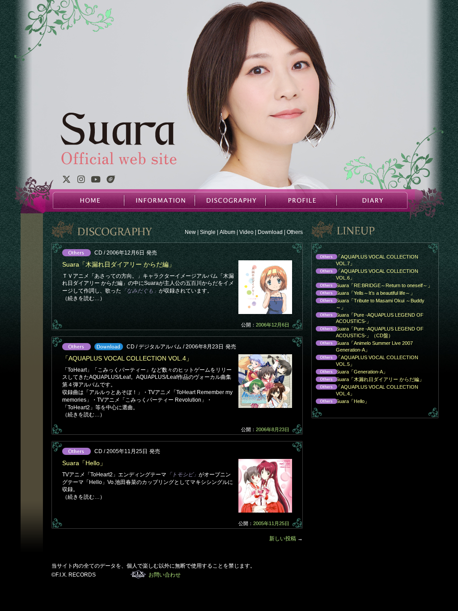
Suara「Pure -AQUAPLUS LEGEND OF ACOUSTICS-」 (367, 318)
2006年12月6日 (272, 324)
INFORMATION (159, 200)
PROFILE (300, 200)
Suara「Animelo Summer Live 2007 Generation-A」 (362, 346)
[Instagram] (81, 181)
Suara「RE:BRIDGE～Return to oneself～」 (372, 286)
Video (246, 232)
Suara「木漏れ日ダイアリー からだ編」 (118, 264)
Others (295, 232)
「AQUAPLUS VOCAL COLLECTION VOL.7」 (364, 260)
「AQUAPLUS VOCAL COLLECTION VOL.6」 (364, 274)
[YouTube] (95, 181)
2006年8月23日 (272, 429)
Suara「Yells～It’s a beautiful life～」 (363, 293)
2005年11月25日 (271, 523)
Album (227, 232)
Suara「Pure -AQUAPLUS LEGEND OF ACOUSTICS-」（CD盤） (367, 332)
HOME (88, 200)
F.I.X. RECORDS (138, 574)
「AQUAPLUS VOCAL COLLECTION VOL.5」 (364, 361)
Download (270, 232)
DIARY (371, 200)
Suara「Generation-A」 (349, 372)
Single (208, 232)
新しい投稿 (286, 538)
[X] (66, 181)
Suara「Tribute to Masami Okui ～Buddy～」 (367, 304)
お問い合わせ (164, 575)
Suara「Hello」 (84, 463)
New (190, 232)
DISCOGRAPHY (230, 200)
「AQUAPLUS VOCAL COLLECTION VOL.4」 (127, 358)
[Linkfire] (111, 181)
